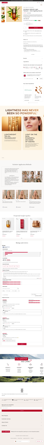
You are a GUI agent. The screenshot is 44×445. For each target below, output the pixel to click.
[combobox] (22, 441)
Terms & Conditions (14, 438)
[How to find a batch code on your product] (37, 78)
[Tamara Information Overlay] (39, 20)
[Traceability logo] (24, 75)
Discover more (26, 100)
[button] (3, 8)
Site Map (32, 438)
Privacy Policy (20, 438)
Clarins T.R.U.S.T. (30, 75)
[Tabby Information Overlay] (35, 20)
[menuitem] (37, 2)
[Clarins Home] (5, 2)
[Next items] (3, 23)
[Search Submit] (41, 5)
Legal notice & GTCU (26, 438)
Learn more (41, 46)
